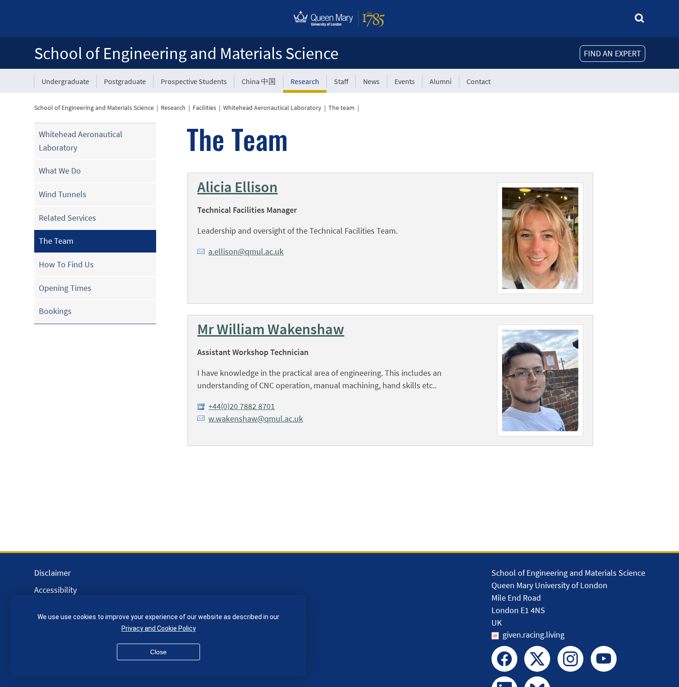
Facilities (204, 107)
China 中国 (259, 81)
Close (158, 652)
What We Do (60, 170)
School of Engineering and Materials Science (186, 53)
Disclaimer (52, 572)
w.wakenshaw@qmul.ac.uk (255, 418)
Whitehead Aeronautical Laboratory (272, 107)
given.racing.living (533, 634)
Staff (341, 81)
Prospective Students (194, 81)
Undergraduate (65, 81)
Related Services (67, 217)
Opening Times (65, 288)
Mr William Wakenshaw (270, 329)
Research (305, 81)
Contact (479, 81)
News (371, 81)
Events (404, 81)
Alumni (441, 81)
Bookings (55, 311)
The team (341, 107)
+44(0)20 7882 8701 (241, 406)
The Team (56, 240)
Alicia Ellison (237, 187)
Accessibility (55, 590)
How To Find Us (66, 264)
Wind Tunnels (62, 194)
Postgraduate (125, 81)
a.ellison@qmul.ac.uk (246, 251)
